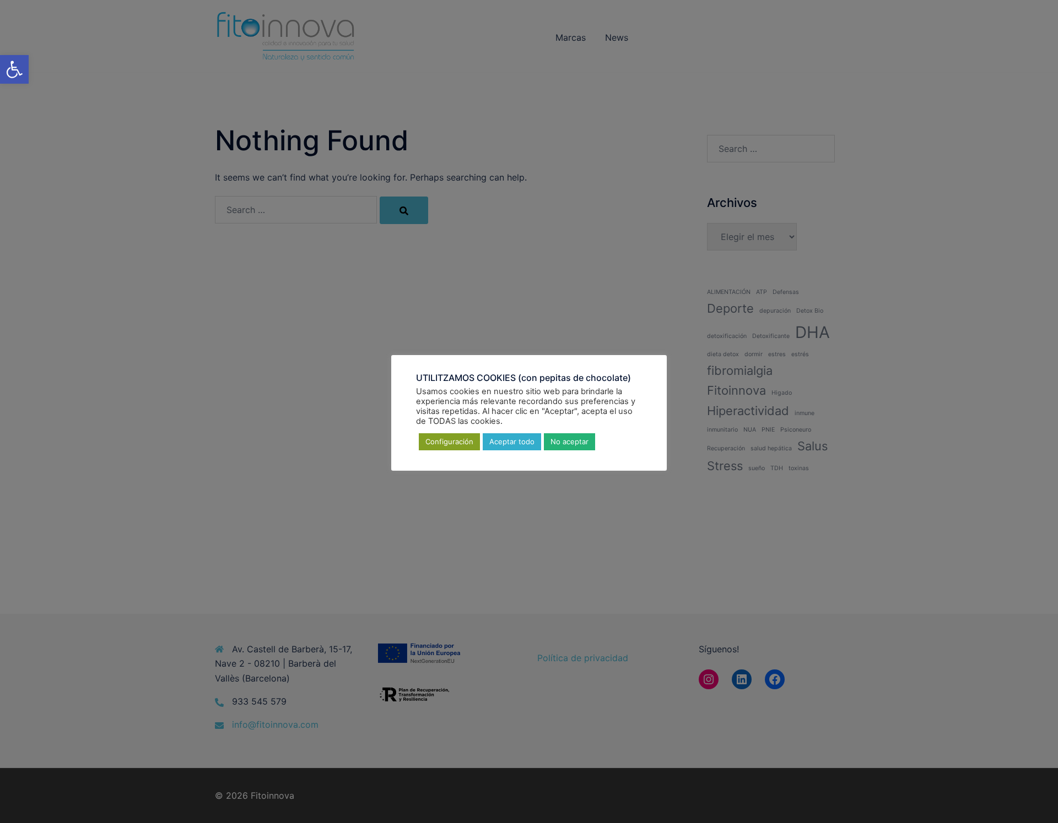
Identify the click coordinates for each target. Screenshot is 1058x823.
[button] (14, 69)
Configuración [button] (449, 441)
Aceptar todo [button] (512, 441)
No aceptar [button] (569, 441)
